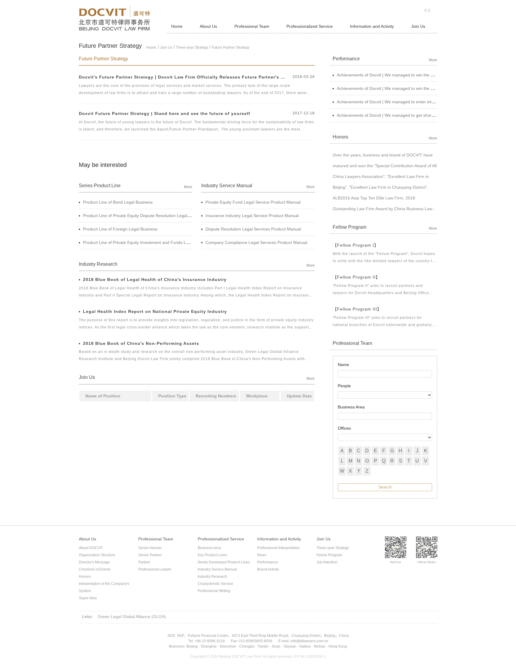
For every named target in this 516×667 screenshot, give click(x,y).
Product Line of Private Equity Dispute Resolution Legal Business (144, 215)
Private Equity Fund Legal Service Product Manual (252, 202)
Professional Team (251, 26)
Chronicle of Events (94, 569)
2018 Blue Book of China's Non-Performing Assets (141, 343)
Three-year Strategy (192, 47)
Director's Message (94, 562)
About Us (208, 26)
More (188, 187)
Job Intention (327, 562)
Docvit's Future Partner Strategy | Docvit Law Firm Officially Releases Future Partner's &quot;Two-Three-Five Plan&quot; (182, 77)
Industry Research (212, 576)
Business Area (351, 407)
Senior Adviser (150, 548)
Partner (144, 562)
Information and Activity (372, 26)
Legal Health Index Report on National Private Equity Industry (155, 311)
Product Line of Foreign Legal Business (120, 229)
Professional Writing (214, 591)
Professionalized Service (309, 26)
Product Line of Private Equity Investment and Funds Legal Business (147, 242)
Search (385, 487)
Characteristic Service (215, 584)
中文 (427, 11)
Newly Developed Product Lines (224, 562)
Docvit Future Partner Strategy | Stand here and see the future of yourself (164, 113)
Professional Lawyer (154, 569)
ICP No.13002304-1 (310, 656)
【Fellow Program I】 (356, 245)
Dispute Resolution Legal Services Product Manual (253, 229)
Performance (267, 562)
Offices (344, 428)
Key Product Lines (212, 555)
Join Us (418, 26)
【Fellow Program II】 (356, 277)
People (344, 385)
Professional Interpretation (278, 548)
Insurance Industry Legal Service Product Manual (252, 215)
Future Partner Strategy (230, 47)
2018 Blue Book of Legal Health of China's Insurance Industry (155, 279)
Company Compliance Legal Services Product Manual (256, 242)
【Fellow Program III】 (357, 309)
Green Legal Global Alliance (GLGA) (132, 616)
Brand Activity (268, 569)
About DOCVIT (91, 548)
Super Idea (88, 598)
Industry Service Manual (217, 569)
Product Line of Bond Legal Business (118, 202)
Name (343, 364)
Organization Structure (97, 555)
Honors (85, 576)
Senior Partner (150, 555)
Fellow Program (329, 555)
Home (176, 26)
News (261, 555)
